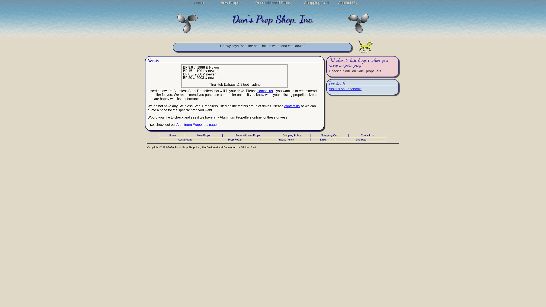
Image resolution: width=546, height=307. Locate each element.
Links (323, 139)
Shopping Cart (316, 3)
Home (199, 3)
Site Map (361, 139)
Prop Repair (235, 139)
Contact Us (347, 3)
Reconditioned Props (273, 3)
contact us (265, 91)
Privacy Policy (285, 139)
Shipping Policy (292, 135)
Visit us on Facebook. (345, 89)
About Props (185, 139)
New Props (229, 3)
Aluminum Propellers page (196, 124)
